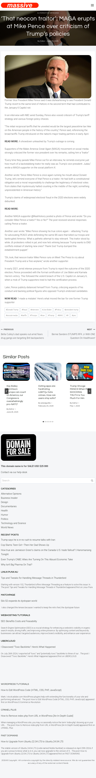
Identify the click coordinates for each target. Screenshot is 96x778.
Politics (4, 519)
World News (7, 527)
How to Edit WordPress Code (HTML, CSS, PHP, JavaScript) (31, 690)
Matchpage (8, 595)
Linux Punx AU (9, 572)
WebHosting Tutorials (15, 615)
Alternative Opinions (48, 13)
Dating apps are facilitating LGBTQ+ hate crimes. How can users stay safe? (47, 392)
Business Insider (9, 498)
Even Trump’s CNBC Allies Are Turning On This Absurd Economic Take (37, 559)
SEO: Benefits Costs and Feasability (19, 621)
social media (12, 315)
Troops (33, 315)
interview (34, 310)
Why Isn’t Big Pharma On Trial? (16, 564)
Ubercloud (8, 641)
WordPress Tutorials (15, 684)
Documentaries (9, 506)
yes (74, 315)
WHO (60, 315)
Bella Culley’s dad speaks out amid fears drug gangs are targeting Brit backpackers (22, 333)
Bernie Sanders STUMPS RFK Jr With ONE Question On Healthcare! (73, 333)
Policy (58, 310)
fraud (24, 310)
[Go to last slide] (6, 391)
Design (4, 502)
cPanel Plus (8, 710)
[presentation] (16, 372)
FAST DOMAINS (9, 735)
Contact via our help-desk (14, 472)
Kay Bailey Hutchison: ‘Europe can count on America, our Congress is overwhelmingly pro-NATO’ (16, 395)
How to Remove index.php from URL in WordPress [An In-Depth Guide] (37, 715)
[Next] (89, 391)
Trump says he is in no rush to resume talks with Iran (28, 539)
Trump (51, 315)
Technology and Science (13, 523)
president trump (71, 310)
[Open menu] (92, 5)
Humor (4, 514)
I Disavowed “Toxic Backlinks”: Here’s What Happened (28, 647)
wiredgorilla (46, 403)
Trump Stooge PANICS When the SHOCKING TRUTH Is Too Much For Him (79, 392)
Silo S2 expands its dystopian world (19, 600)
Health (4, 510)
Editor (42, 41)
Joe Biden (47, 310)
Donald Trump (12, 310)
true (42, 315)
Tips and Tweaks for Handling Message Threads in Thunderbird (33, 578)
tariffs (24, 315)
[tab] (43, 421)
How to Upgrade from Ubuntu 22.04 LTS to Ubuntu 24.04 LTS (32, 741)
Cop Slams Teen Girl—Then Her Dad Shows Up (25, 545)
